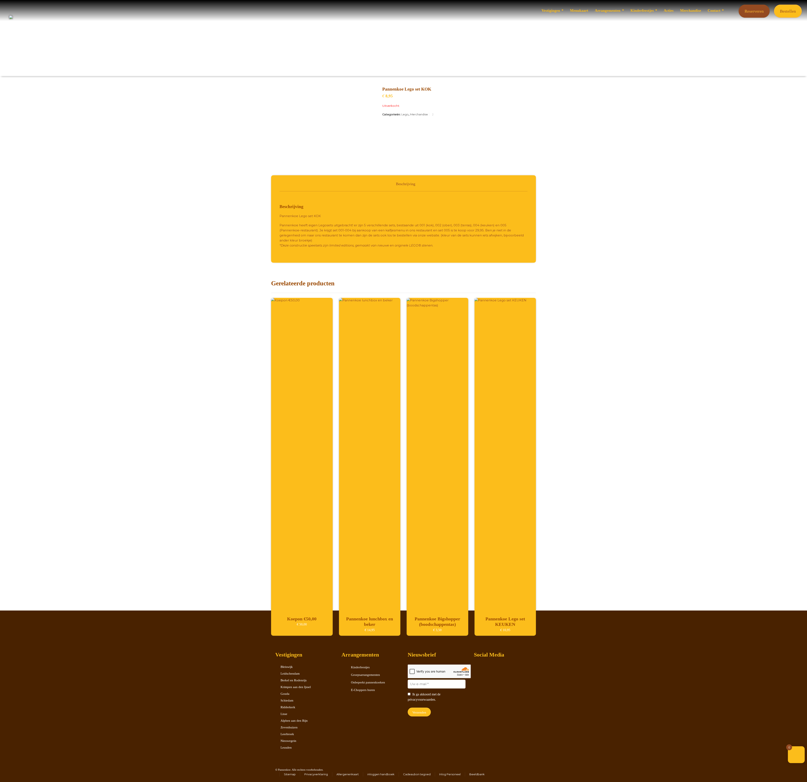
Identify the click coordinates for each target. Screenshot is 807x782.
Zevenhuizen (289, 727)
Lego (405, 114)
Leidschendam (290, 673)
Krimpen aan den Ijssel (296, 687)
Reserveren (754, 11)
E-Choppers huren (363, 690)
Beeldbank (477, 774)
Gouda (285, 693)
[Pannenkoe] (403, 10)
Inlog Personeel (450, 774)
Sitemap (290, 774)
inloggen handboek (380, 774)
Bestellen (788, 11)
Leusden (286, 747)
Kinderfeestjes (360, 667)
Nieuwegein (288, 740)
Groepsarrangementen (365, 675)
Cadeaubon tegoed (417, 774)
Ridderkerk (288, 707)
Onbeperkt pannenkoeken (368, 682)
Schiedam (287, 700)
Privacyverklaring (316, 774)
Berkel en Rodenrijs (294, 680)
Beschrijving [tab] (405, 184)
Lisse (284, 714)
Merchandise (419, 114)
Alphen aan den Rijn (294, 720)
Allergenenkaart (347, 774)
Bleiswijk (287, 667)
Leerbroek (287, 734)
